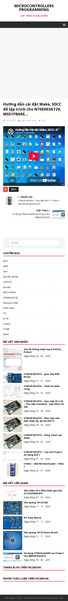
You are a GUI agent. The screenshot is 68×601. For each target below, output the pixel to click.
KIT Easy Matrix (32, 517)
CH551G (7, 281)
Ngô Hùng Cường (28, 120)
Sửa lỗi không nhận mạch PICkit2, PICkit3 (43, 351)
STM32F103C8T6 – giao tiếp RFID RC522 (42, 375)
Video (6, 334)
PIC (5, 313)
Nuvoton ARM (10, 302)
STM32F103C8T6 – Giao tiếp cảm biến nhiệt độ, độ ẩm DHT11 (42, 419)
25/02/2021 (11, 120)
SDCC (13, 189)
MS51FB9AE (9, 292)
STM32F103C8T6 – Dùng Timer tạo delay (43, 436)
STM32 (6, 323)
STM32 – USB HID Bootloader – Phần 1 (44, 465)
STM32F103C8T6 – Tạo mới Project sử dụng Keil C (43, 453)
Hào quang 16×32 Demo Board (41, 532)
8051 (5, 260)
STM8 (6, 329)
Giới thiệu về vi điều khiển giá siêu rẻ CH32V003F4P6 (43, 492)
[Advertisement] (34, 63)
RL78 (5, 318)
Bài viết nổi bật (10, 276)
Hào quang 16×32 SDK (36, 502)
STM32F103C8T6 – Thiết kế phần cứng (42, 387)
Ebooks (7, 287)
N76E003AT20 (10, 297)
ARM (5, 266)
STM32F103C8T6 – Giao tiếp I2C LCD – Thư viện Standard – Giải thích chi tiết (44, 404)
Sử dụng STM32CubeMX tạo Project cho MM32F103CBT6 (44, 554)
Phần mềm (8, 308)
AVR (5, 271)
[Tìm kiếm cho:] (34, 243)
